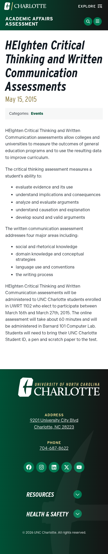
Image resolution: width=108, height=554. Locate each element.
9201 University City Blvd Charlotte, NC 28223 (54, 424)
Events (37, 113)
